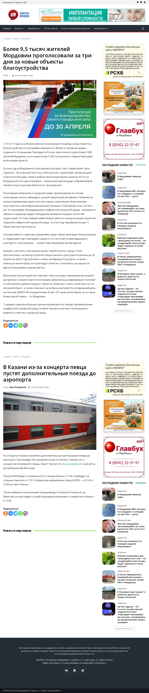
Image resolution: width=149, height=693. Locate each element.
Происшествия (124, 202)
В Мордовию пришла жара (129, 177)
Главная (6, 38)
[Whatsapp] (20, 325)
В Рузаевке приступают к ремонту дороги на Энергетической (131, 276)
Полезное (121, 234)
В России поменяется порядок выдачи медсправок (129, 226)
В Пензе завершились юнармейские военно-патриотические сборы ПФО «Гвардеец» (130, 260)
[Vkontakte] (10, 325)
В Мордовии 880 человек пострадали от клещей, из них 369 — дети (131, 194)
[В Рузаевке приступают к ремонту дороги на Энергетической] (108, 275)
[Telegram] (141, 2)
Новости (15, 38)
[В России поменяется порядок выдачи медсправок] (108, 224)
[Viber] (25, 325)
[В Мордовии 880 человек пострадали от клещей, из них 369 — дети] (108, 192)
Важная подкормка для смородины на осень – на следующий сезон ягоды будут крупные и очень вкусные (131, 243)
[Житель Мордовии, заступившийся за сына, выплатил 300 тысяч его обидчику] (108, 208)
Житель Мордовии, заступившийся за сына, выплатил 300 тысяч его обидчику (131, 209)
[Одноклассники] (144, 2)
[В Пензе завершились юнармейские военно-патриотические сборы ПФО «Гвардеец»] (108, 259)
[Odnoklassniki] (5, 325)
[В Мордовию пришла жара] (108, 176)
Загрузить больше (123, 310)
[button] (143, 28)
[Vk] (137, 2)
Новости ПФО (123, 253)
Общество (25, 38)
